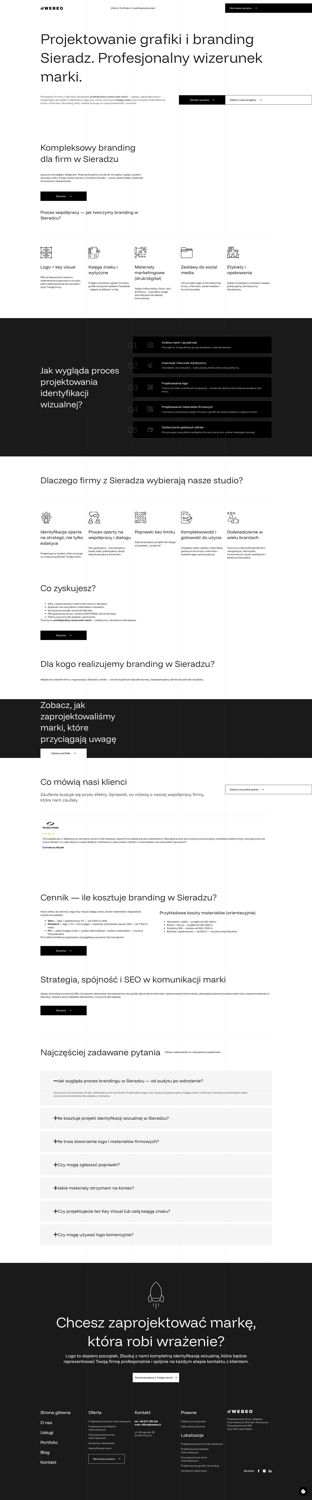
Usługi (46, 1432)
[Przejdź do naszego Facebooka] (258, 1471)
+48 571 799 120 (148, 1421)
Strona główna (55, 1412)
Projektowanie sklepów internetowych (102, 1428)
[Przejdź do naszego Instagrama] (264, 1471)
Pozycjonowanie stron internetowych (101, 1436)
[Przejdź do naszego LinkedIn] (270, 1471)
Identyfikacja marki (99, 1448)
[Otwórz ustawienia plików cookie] (303, 1491)
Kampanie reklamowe (101, 1443)
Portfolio (49, 1442)
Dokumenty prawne (193, 1426)
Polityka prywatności (193, 1421)
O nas (46, 1422)
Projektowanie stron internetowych (109, 1421)
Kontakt (48, 1462)
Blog (45, 1452)
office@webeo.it (151, 1424)
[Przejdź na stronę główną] (51, 8)
